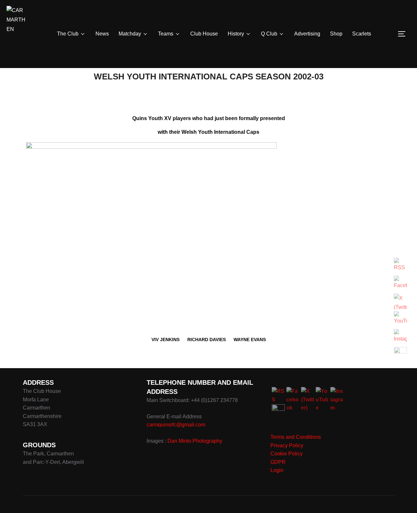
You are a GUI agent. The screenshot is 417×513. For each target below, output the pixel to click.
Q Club (269, 33)
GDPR (278, 462)
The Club (68, 33)
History (236, 33)
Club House (204, 33)
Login (276, 470)
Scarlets (361, 33)
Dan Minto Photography (194, 441)
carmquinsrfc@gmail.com (176, 424)
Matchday (130, 33)
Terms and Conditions (295, 437)
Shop (336, 33)
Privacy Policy (286, 445)
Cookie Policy (286, 453)
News (102, 33)
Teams (165, 33)
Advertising (307, 33)
